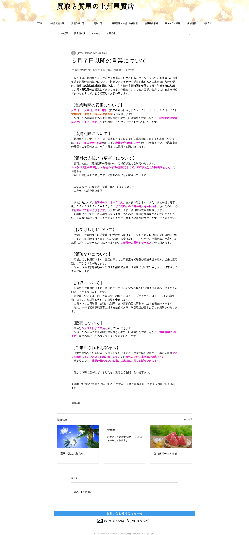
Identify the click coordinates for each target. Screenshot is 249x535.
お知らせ (96, 33)
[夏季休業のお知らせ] (78, 436)
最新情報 (111, 33)
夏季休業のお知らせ (72, 454)
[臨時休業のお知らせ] (171, 436)
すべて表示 (187, 419)
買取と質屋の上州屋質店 (95, 6)
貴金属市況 (80, 33)
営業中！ (112, 430)
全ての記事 (62, 33)
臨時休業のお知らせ (165, 454)
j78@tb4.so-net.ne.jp (114, 520)
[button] (188, 33)
